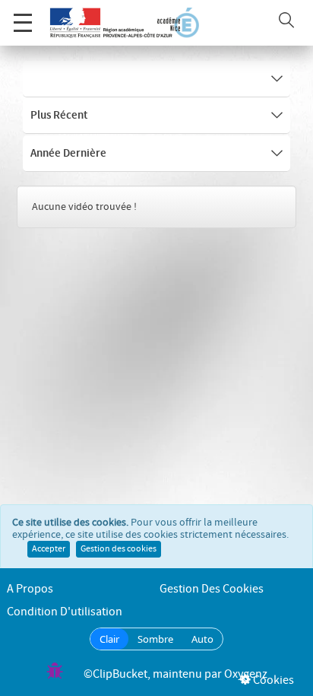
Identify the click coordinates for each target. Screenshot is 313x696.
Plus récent (58, 115)
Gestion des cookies (118, 549)
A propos (30, 589)
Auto (202, 639)
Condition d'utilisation (64, 612)
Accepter (48, 549)
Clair (109, 639)
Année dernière (68, 153)
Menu (23, 23)
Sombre (155, 639)
